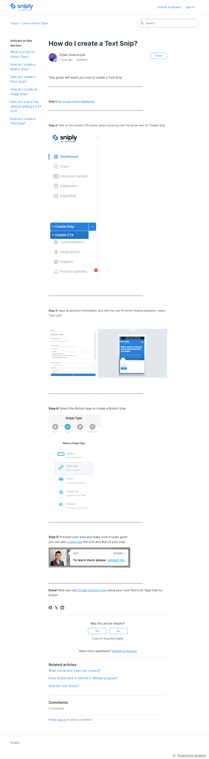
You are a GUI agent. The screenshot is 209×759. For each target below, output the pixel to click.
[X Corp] (56, 607)
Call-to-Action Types (35, 23)
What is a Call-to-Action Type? (23, 54)
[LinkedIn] (62, 607)
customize (74, 542)
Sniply (14, 23)
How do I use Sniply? (64, 686)
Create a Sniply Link (92, 590)
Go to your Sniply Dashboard (76, 101)
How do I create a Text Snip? (23, 121)
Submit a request (169, 7)
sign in (62, 719)
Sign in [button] (190, 7)
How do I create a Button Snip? (23, 66)
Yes (97, 630)
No (118, 630)
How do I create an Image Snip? (23, 91)
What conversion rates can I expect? (75, 670)
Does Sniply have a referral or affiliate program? (83, 678)
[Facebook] (50, 607)
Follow (159, 55)
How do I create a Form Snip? (23, 79)
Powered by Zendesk (192, 755)
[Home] (21, 7)
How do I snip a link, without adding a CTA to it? (25, 106)
